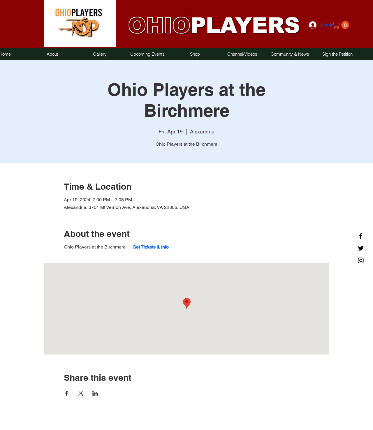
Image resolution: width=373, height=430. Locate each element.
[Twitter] (361, 248)
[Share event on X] (81, 393)
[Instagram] (361, 260)
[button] (341, 25)
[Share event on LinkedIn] (95, 393)
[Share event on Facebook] (66, 393)
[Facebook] (361, 236)
